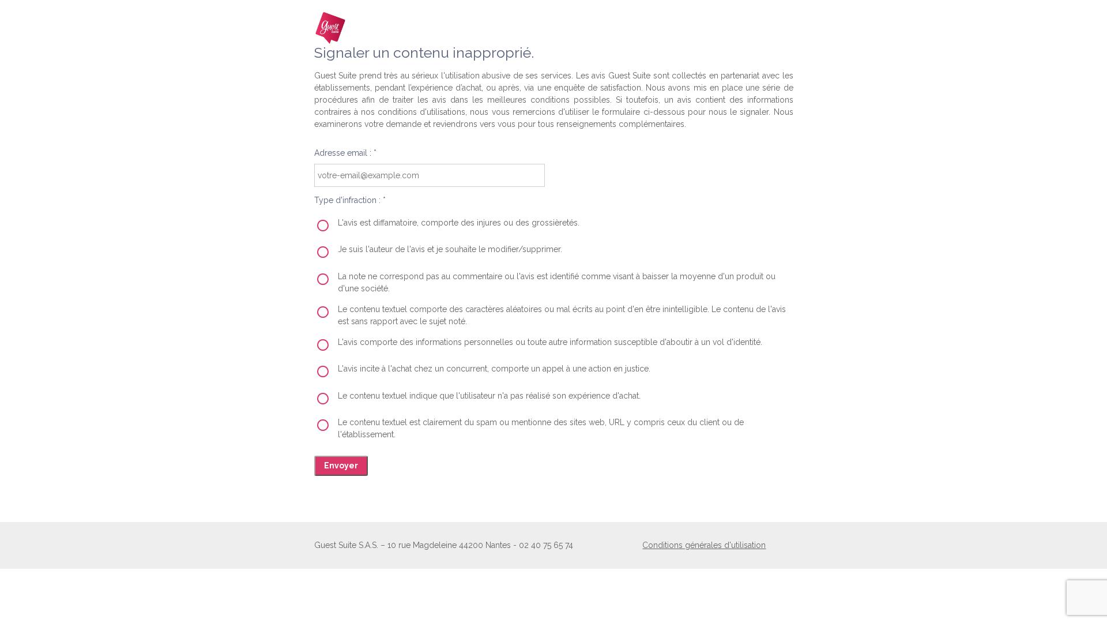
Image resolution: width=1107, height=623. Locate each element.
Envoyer (341, 465)
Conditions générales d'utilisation (704, 545)
